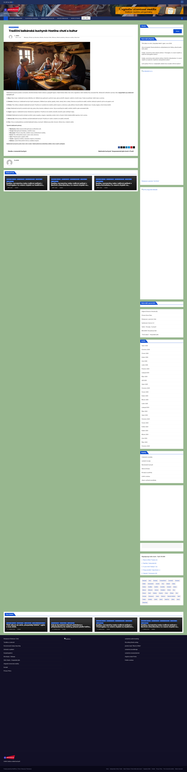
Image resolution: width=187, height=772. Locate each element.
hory (163, 583)
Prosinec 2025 (145, 368)
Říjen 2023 (144, 442)
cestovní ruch (163, 580)
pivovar (144, 593)
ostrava (156, 590)
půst (177, 593)
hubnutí (168, 583)
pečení (169, 590)
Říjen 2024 (144, 411)
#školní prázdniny (61, 37)
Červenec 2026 (146, 349)
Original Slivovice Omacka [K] (149, 311)
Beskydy (144, 580)
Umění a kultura (10, 181)
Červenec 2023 (146, 446)
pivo (174, 590)
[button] (179, 18)
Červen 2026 (145, 353)
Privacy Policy (7, 670)
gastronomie (150, 583)
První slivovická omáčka (168, 768)
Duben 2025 (145, 395)
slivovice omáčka (171, 596)
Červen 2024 (145, 423)
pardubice (163, 590)
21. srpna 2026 (11, 629)
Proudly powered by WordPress (10, 768)
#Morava (54, 37)
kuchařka (162, 586)
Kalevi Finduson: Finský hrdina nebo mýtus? (132, 768)
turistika (150, 599)
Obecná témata (39, 179)
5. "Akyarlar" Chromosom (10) (149, 573)
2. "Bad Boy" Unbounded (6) (149, 563)
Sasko (157, 596)
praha (166, 593)
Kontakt (6, 667)
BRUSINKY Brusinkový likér (149, 330)
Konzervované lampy (9, 646)
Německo (150, 590)
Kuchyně (153, 327)
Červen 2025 (145, 392)
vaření (161, 599)
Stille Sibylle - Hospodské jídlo (12, 660)
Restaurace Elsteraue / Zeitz (11, 638)
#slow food (76, 37)
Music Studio (75, 18)
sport (179, 596)
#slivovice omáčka (69, 37)
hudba (173, 583)
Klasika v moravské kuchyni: (17, 151)
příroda (171, 593)
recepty (144, 596)
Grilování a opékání (9, 649)
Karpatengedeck (8, 653)
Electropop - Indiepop (9, 656)
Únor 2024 (144, 438)
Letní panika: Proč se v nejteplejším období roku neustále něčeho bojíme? (161, 63)
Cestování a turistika (11, 179)
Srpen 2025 (145, 384)
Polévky (155, 593)
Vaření (143, 327)
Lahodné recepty (20, 179)
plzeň (149, 593)
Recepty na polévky (147, 472)
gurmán (157, 583)
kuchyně (169, 586)
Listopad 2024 (145, 407)
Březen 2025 (145, 399)
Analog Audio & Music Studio (116, 768)
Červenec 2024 (146, 419)
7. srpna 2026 (146, 629)
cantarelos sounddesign (131, 649)
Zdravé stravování (16, 18)
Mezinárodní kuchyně (13, 27)
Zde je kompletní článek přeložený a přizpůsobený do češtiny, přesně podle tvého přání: (70, 627)
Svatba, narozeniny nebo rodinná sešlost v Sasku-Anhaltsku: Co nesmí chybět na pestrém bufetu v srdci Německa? (114, 185)
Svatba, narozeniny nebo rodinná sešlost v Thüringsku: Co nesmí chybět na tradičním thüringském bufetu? (24, 185)
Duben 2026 (145, 357)
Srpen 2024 (145, 415)
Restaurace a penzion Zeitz (149, 319)
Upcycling (18, 646)
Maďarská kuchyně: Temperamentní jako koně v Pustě (116, 151)
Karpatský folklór (47, 18)
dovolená (177, 580)
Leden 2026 (145, 365)
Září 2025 (144, 380)
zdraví (178, 599)
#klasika (42, 37)
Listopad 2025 (145, 372)
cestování (171, 580)
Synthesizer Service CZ (148, 323)
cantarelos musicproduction (132, 653)
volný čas (167, 599)
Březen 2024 (145, 434)
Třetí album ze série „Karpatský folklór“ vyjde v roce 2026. (157, 43)
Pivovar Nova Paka (147, 315)
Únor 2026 (144, 361)
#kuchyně (46, 37)
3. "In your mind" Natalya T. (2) (149, 566)
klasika (144, 586)
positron (161, 593)
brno (150, 580)
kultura (174, 586)
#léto (50, 37)
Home (107, 768)
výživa (173, 599)
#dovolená (36, 37)
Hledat (143, 26)
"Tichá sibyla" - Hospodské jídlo (150, 334)
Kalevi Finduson (62, 18)
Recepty (148, 327)
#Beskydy (26, 37)
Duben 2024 (145, 430)
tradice (144, 599)
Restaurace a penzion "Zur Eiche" (150, 181)
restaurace (151, 596)
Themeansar (28, 768)
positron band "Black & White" (133, 646)
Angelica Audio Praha (131, 656)
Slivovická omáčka (31, 18)
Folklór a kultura (129, 660)
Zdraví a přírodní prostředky (149, 480)
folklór (144, 583)
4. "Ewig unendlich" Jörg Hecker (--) (151, 570)
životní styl (145, 602)
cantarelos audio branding (132, 638)
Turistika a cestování (9, 642)
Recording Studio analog (131, 642)
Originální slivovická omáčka (11, 663)
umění (155, 599)
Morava (144, 590)
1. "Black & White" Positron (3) (149, 560)
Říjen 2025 (144, 376)
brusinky (155, 580)
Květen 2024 (145, 426)
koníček (156, 586)
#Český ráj (31, 37)
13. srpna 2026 (56, 629)
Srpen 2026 (145, 345)
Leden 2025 (145, 403)
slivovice (163, 596)
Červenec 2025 (146, 388)
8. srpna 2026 (101, 629)
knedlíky (150, 586)
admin (17, 35)
